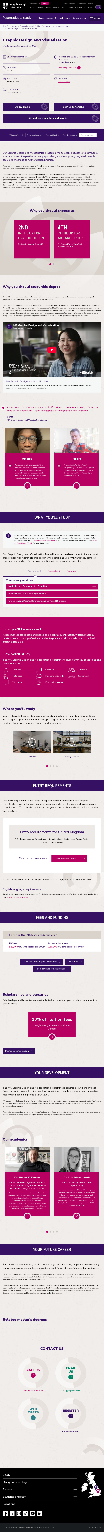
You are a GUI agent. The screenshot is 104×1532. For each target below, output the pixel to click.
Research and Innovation (48, 7)
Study (31, 7)
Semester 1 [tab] (34, 571)
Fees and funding (52, 135)
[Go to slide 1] (50, 264)
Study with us (12, 26)
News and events (77, 7)
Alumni (90, 3)
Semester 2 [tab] (54, 571)
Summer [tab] (71, 571)
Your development (70, 135)
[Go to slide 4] (57, 766)
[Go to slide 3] (53, 766)
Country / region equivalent (34, 858)
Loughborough (64, 81)
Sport (64, 7)
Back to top (96, 1527)
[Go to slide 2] (53, 264)
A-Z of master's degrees (61, 26)
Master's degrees (45, 18)
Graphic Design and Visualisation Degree (22, 29)
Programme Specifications (44, 540)
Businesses (81, 3)
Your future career (88, 135)
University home (3, 26)
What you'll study (16, 135)
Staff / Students (69, 3)
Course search (79, 18)
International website (17, 897)
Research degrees (63, 18)
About (90, 7)
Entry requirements (34, 135)
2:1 (8, 60)
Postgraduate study (27, 26)
